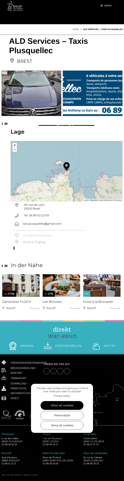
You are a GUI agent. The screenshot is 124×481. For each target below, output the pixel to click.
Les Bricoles (52, 302)
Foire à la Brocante (98, 302)
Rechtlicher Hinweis (11, 475)
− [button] (15, 149)
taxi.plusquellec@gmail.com (42, 223)
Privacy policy (62, 395)
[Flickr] (67, 371)
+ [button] (15, 145)
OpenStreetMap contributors (110, 200)
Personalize (62, 415)
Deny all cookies (62, 425)
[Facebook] (14, 249)
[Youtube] (60, 371)
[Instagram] (53, 371)
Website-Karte (31, 475)
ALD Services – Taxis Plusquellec (103, 29)
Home (76, 29)
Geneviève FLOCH (16, 302)
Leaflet (86, 200)
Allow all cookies (62, 405)
